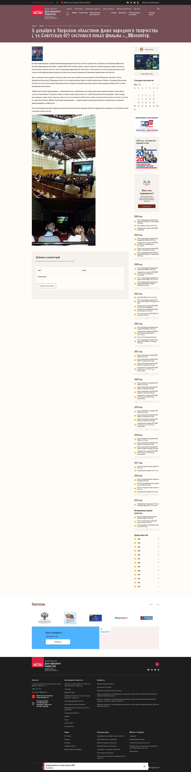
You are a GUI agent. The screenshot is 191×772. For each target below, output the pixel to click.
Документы (123, 13)
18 (138, 102)
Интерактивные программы (72, 749)
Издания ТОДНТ (69, 692)
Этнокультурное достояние (134, 14)
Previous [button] (151, 604)
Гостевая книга (69, 726)
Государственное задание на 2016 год (147, 491)
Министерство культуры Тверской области (45, 696)
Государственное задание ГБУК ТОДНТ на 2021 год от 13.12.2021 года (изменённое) (147, 369)
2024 (139, 547)
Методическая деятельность (95, 14)
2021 (139, 559)
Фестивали (67, 736)
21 (150, 102)
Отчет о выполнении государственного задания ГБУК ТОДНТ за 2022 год (147, 328)
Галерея (114, 13)
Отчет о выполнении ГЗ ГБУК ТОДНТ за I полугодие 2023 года (148, 314)
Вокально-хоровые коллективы (106, 743)
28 (150, 106)
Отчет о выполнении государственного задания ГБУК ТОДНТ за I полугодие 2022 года (147, 341)
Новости (69, 9)
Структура (67, 689)
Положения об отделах (104, 687)
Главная (34, 26)
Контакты (137, 9)
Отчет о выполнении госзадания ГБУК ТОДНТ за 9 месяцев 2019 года (147, 415)
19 (142, 102)
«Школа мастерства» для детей (139, 743)
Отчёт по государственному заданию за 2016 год (148, 488)
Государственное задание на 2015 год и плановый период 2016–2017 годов (148, 504)
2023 (139, 551)
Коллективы (83, 13)
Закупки (66, 716)
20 (146, 102)
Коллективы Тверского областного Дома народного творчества (77, 696)
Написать (57, 642)
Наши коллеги (68, 723)
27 (146, 106)
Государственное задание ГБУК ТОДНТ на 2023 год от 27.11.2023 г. (147, 310)
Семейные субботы (70, 746)
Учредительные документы (105, 684)
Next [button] (158, 604)
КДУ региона (79, 9)
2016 (139, 578)
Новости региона (108, 9)
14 (150, 99)
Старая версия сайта (147, 74)
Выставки (67, 743)
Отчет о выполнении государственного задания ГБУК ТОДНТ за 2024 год (147, 268)
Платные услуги (152, 14)
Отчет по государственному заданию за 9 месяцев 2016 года (148, 480)
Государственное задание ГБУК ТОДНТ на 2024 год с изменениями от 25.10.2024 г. (147, 273)
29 (153, 106)
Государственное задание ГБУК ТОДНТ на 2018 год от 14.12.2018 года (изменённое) (147, 452)
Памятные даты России (124, 9)
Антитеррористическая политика (74, 704)
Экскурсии (133, 736)
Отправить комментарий (47, 286)
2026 (139, 539)
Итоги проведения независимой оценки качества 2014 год (148, 525)
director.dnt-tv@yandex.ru (39, 692)
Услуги (66, 720)
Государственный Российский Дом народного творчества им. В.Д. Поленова (44, 703)
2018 (139, 570)
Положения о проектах (93, 9)
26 (142, 106)
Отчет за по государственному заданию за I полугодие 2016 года (148, 484)
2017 (139, 574)
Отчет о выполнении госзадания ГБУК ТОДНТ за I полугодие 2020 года (147, 392)
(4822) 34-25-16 (36, 689)
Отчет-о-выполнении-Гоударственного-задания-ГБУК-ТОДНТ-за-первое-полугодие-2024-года (147, 283)
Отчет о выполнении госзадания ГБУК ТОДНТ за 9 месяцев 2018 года (147, 443)
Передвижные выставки (137, 739)
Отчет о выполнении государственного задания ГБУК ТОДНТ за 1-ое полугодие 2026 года (148, 221)
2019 (139, 566)
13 (146, 99)
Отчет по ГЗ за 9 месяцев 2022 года (146, 337)
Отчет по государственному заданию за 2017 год (148, 467)
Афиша (74, 13)
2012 (139, 586)
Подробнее (49, 768)
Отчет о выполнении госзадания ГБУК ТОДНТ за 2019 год (147, 411)
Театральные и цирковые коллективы (108, 749)
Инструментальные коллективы (106, 746)
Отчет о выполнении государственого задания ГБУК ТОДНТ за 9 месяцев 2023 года (148, 301)
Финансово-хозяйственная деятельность (109, 690)
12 (142, 99)
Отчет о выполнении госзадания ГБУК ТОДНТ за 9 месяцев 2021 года (147, 360)
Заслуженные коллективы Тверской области (110, 736)
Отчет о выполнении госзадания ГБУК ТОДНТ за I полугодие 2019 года (147, 419)
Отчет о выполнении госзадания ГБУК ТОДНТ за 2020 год (147, 383)
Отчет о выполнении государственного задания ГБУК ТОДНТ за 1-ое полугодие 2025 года (148, 254)
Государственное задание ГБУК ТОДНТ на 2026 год (147, 229)
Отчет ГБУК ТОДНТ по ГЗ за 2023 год (147, 297)
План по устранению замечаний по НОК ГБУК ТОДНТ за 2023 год (147, 517)
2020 (139, 563)
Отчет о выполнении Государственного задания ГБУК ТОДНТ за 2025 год (147, 239)
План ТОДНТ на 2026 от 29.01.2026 (147, 225)
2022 (139, 555)
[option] (44, 618)
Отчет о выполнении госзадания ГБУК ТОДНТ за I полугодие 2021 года (147, 364)
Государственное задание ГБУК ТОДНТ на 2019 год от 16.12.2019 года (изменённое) (147, 424)
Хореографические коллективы (107, 739)
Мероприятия (134, 751)
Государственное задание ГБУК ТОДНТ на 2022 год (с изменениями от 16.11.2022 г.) (147, 333)
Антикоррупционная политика (73, 701)
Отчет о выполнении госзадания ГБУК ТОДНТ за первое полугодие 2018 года (147, 447)
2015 (139, 582)
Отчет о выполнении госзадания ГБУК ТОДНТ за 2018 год (147, 439)
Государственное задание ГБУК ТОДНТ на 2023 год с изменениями (147, 306)
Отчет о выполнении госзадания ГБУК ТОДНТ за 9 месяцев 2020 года (147, 387)
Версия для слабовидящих (150, 2)
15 (153, 99)
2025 (139, 543)
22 (153, 102)
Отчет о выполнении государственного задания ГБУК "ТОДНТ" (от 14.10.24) (147, 278)
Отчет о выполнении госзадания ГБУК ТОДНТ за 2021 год (147, 355)
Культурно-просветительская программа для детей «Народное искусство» (143, 747)
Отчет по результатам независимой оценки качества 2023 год (147, 521)
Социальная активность (71, 713)
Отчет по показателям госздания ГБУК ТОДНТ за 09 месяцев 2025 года (147, 249)
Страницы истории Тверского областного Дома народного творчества (77, 685)
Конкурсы (67, 739)
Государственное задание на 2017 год (147, 470)
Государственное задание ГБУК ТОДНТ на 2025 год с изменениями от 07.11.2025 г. (147, 244)
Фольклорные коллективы (105, 753)
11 (138, 99)
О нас (68, 14)
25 (138, 106)
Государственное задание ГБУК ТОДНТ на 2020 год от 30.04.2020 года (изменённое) (147, 397)
